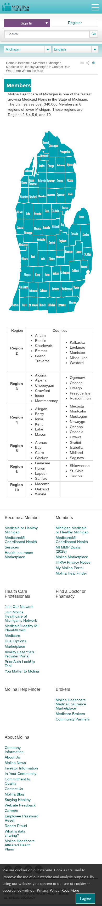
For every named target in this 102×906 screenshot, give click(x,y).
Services (12, 547)
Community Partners (73, 719)
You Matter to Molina (22, 671)
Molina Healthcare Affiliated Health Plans (20, 845)
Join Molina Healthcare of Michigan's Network (21, 616)
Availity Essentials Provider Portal (19, 654)
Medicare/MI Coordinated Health (21, 539)
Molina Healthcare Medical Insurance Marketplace (71, 704)
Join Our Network (19, 607)
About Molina (17, 737)
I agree (85, 898)
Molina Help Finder (71, 573)
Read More (70, 890)
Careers (11, 811)
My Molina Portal (69, 568)
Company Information (14, 749)
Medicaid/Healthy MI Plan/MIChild (21, 628)
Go (94, 34)
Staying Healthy (18, 800)
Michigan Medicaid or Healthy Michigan (33, 65)
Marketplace (15, 646)
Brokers (63, 689)
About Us (12, 757)
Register (75, 23)
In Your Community (20, 774)
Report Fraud (16, 826)
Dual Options (15, 641)
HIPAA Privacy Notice (73, 562)
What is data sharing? (15, 833)
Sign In (26, 23)
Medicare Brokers (70, 714)
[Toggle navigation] (95, 7)
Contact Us (60, 67)
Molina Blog (14, 794)
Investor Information (21, 768)
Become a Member (32, 63)
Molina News (15, 763)
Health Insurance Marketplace (19, 555)
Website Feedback (20, 805)
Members (64, 517)
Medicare (12, 635)
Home (10, 63)
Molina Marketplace (72, 557)
